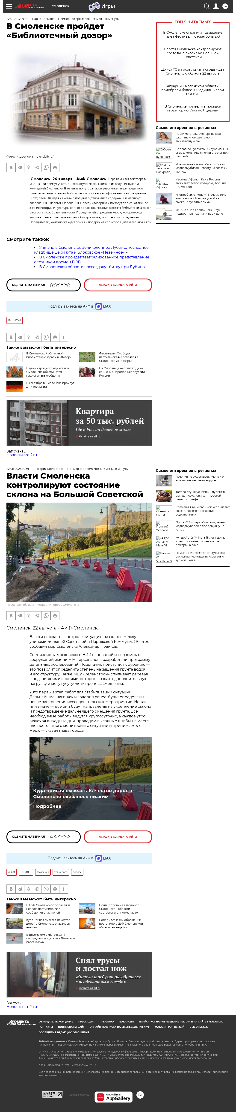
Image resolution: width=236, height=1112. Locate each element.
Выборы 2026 (199, 1026)
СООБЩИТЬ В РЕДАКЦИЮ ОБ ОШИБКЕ (64, 1032)
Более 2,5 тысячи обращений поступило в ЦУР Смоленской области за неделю (121, 923)
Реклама (107, 1021)
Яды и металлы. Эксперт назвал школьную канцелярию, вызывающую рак (198, 137)
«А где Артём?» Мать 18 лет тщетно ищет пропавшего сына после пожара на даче (201, 541)
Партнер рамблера (78, 1094)
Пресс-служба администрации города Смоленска (42, 604)
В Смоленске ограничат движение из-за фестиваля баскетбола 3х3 (192, 35)
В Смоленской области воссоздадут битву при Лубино (92, 267)
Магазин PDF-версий (169, 1026)
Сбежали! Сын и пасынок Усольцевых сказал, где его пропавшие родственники (203, 510)
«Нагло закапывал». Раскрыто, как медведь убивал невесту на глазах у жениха (201, 167)
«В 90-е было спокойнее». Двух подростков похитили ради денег (200, 211)
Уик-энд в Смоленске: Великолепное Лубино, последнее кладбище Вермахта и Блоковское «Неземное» (91, 250)
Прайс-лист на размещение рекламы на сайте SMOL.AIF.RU (181, 1021)
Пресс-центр (87, 1021)
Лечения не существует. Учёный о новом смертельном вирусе (200, 478)
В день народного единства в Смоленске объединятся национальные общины (47, 371)
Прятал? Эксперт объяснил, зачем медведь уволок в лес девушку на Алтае (200, 526)
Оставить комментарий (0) (118, 284)
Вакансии (126, 1021)
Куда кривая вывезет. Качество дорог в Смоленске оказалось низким (82, 793)
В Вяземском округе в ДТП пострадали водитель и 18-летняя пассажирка (50, 938)
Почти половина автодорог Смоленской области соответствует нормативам (119, 908)
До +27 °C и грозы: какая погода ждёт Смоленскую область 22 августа (192, 71)
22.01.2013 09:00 (17, 19)
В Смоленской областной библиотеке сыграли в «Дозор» (48, 355)
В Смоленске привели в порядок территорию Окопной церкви (193, 108)
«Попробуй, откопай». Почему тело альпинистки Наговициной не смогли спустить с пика (201, 198)
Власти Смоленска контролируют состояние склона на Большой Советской (192, 53)
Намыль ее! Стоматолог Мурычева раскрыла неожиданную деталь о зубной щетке (200, 556)
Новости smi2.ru (21, 455)
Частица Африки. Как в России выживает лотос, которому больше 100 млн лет (201, 183)
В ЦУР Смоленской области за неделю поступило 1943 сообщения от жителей (48, 908)
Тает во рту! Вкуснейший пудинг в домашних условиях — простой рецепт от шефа (200, 495)
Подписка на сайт (71, 1026)
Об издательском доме (56, 1021)
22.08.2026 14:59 (17, 469)
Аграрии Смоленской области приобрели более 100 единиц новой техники (192, 90)
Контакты (46, 1026)
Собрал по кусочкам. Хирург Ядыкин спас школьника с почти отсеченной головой (202, 152)
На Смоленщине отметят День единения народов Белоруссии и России (123, 371)
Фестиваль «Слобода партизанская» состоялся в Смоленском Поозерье (118, 357)
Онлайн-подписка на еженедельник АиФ (120, 1026)
